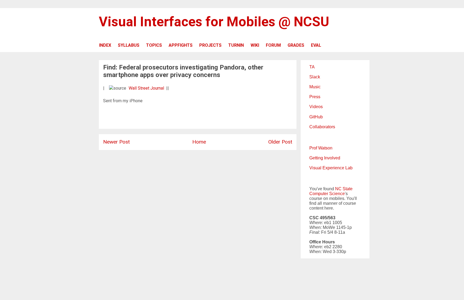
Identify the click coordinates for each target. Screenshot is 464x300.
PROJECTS (210, 45)
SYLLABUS (128, 45)
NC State (344, 188)
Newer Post (116, 142)
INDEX (105, 45)
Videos (316, 106)
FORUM (273, 45)
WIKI (255, 45)
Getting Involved (324, 158)
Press (314, 96)
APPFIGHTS (181, 45)
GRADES (296, 45)
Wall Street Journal (146, 88)
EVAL (316, 45)
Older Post (280, 142)
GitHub (316, 117)
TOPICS (154, 45)
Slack (314, 77)
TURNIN (236, 45)
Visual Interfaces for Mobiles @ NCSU (214, 22)
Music (315, 87)
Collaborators (322, 127)
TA (312, 67)
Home (199, 142)
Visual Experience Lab (331, 168)
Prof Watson (320, 148)
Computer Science (327, 193)
